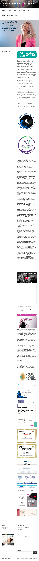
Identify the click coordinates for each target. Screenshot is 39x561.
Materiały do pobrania (6, 12)
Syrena (18, 251)
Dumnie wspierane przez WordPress (31, 558)
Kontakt (3, 15)
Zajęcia (15, 10)
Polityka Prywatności (20, 558)
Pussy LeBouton (29, 232)
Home (3, 10)
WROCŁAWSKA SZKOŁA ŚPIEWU (19, 3)
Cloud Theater (28, 254)
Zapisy (16, 15)
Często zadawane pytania (26, 12)
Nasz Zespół (8, 10)
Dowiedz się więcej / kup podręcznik (26, 314)
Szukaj (34, 552)
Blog (28, 10)
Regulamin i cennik (15, 12)
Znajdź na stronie (20, 550)
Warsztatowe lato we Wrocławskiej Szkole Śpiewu (11, 17)
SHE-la (28, 251)
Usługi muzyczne (22, 10)
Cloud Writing (28, 256)
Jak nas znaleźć (10, 15)
